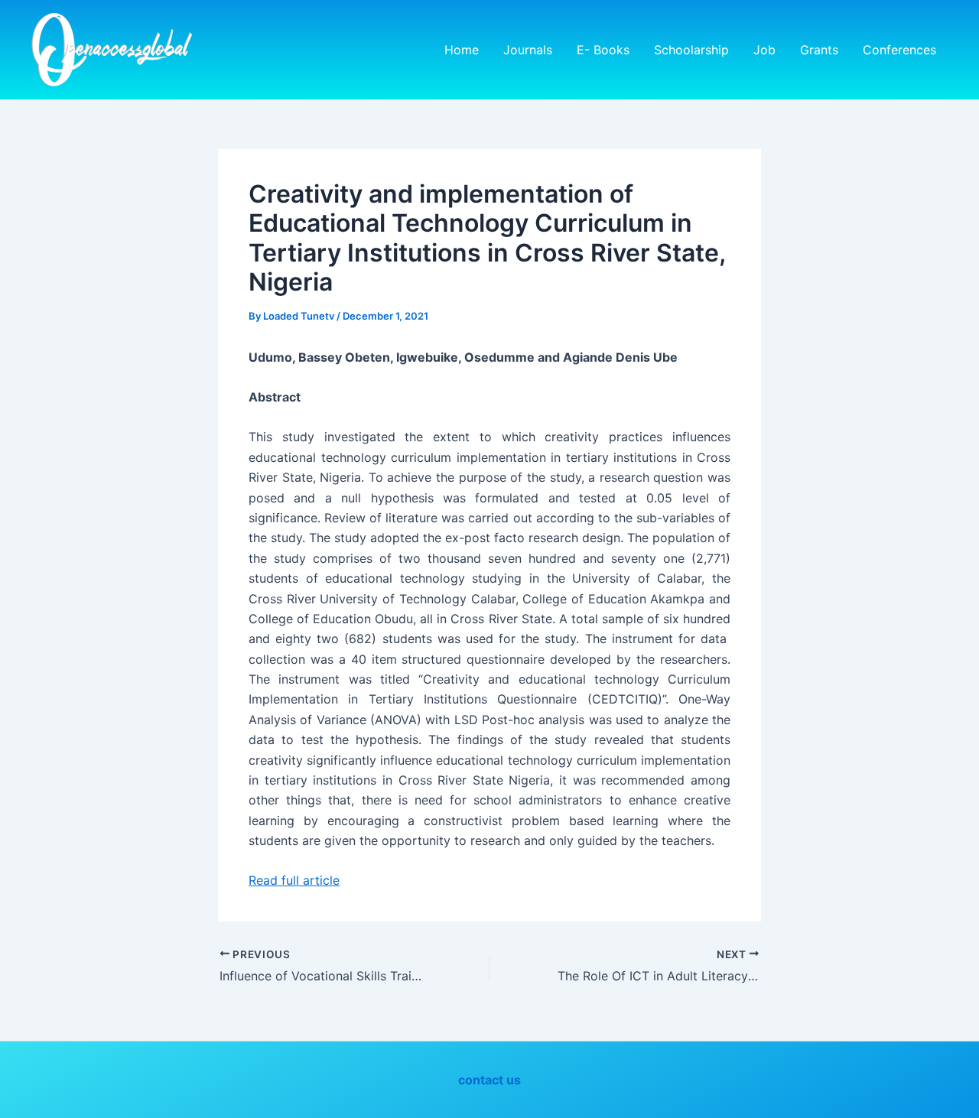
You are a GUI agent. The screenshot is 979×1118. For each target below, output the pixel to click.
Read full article (294, 880)
